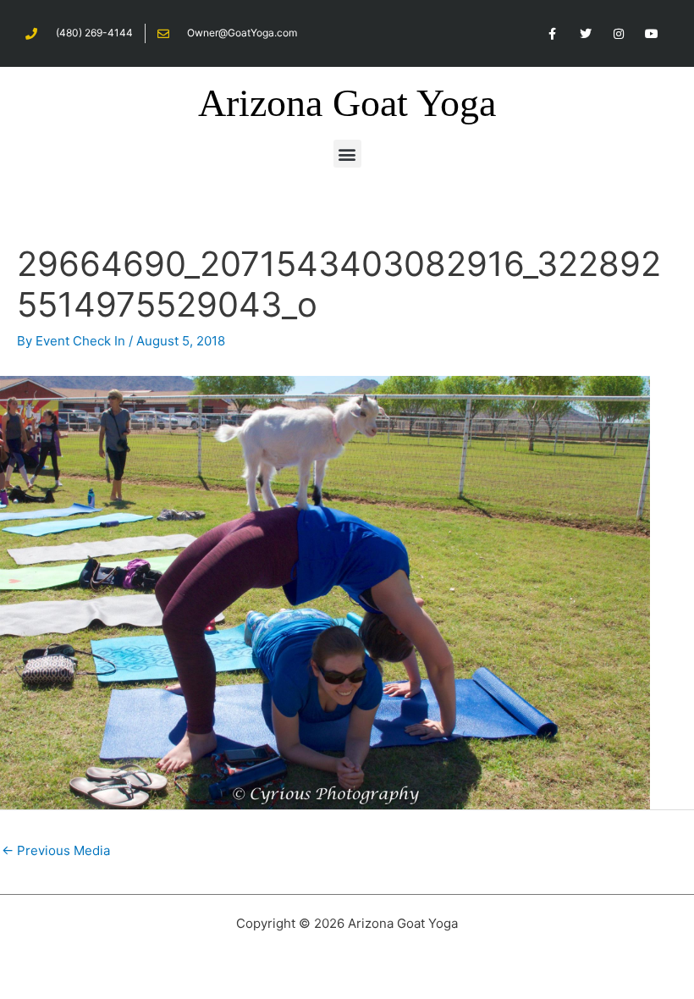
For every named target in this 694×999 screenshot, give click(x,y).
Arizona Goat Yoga (347, 102)
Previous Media (56, 850)
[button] (347, 154)
